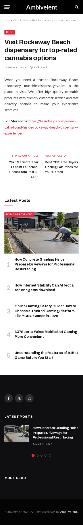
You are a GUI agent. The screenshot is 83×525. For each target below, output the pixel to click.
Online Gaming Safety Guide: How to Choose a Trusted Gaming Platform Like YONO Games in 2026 (45, 311)
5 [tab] (50, 455)
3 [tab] (41, 455)
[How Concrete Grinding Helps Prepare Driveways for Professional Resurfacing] (41, 233)
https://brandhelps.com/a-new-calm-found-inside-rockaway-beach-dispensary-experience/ (41, 127)
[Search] (76, 7)
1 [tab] (33, 455)
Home (8, 20)
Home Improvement (19, 214)
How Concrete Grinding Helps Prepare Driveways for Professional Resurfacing (45, 264)
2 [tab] (37, 455)
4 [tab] (46, 455)
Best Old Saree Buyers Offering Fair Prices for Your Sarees (61, 167)
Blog (10, 32)
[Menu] (7, 7)
